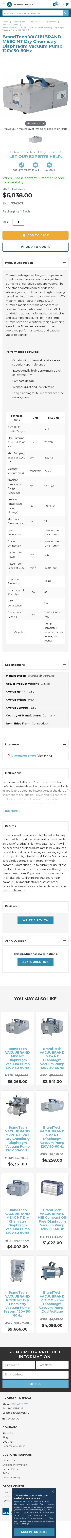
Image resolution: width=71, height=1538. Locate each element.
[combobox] (35, 13)
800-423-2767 (19, 1404)
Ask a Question (35, 961)
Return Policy (10, 1469)
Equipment (51, 21)
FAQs (5, 1473)
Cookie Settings (11, 1477)
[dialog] (35, 1513)
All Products (19, 21)
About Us (7, 1433)
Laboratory (35, 21)
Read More (10, 810)
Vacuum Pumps (10, 24)
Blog (5, 1437)
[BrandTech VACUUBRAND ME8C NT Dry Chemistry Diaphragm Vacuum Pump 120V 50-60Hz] (35, 139)
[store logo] (21, 4)
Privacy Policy (21, 1518)
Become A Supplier (13, 1446)
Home (5, 21)
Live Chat (7, 1441)
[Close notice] (51, 1491)
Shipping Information (14, 1464)
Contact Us (8, 1460)
